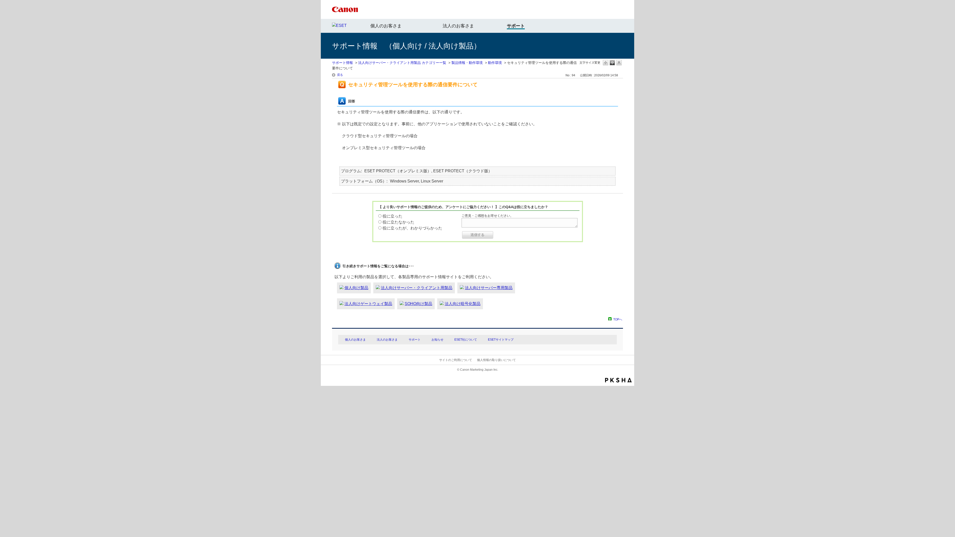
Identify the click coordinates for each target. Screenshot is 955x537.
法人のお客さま (458, 25)
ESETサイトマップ (501, 339)
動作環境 (495, 63)
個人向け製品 (356, 288)
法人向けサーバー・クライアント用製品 (416, 288)
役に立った (392, 216)
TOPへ (617, 319)
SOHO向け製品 (418, 304)
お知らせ (437, 339)
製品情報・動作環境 (467, 63)
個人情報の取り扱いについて (496, 360)
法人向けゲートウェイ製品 (368, 304)
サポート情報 (342, 63)
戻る (340, 75)
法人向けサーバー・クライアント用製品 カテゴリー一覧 (402, 63)
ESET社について (465, 339)
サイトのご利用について (455, 360)
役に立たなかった (398, 222)
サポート (415, 339)
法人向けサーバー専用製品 (489, 288)
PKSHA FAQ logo (618, 380)
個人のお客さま (386, 25)
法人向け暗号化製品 (462, 304)
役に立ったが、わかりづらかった (412, 228)
